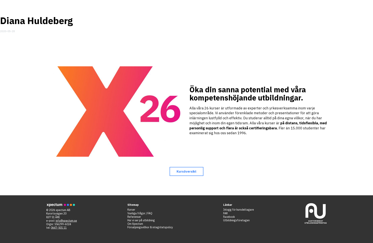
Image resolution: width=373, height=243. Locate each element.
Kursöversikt (187, 171)
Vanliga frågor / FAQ (139, 213)
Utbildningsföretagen (236, 220)
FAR (225, 213)
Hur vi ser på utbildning (141, 220)
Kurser (131, 209)
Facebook (229, 217)
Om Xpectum (135, 224)
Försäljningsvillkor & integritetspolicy (150, 227)
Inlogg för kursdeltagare (238, 209)
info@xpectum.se (66, 220)
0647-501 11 (59, 227)
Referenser (134, 217)
